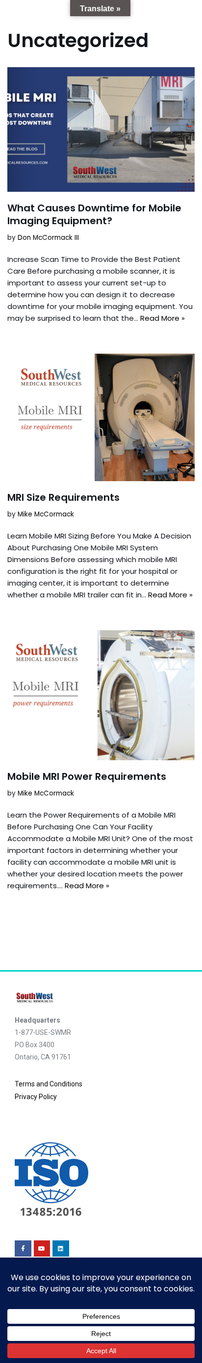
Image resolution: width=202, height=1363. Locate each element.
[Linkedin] (60, 1248)
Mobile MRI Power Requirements (86, 776)
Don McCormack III (48, 237)
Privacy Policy (36, 1097)
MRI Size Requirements (63, 497)
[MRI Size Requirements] (101, 417)
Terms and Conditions (48, 1084)
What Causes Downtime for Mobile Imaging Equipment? (94, 214)
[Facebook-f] (23, 1248)
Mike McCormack (46, 514)
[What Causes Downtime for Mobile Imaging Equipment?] (101, 129)
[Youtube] (42, 1248)
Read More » (162, 318)
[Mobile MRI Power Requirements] (101, 695)
